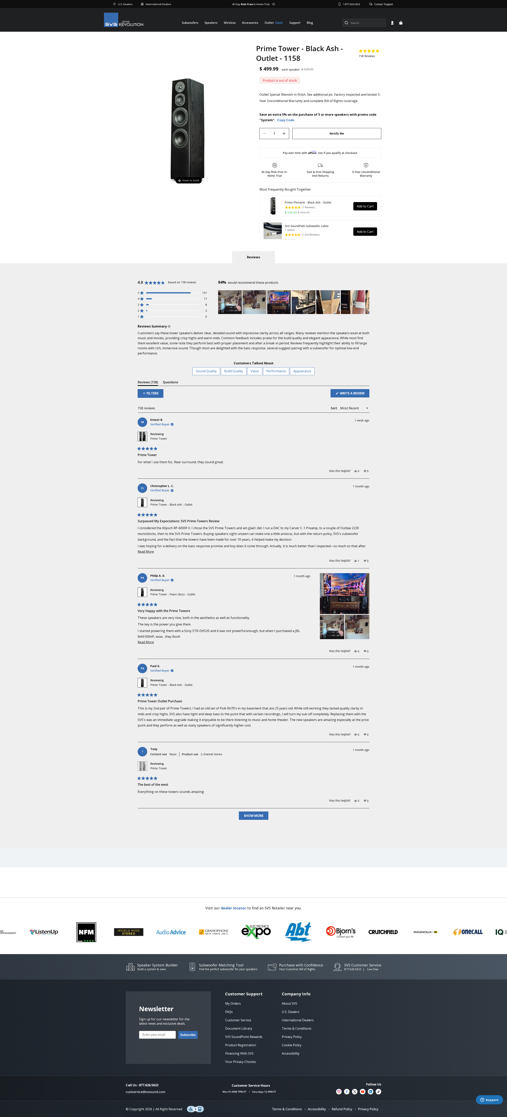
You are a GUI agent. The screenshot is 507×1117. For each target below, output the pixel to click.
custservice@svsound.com (145, 1092)
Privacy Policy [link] (292, 1037)
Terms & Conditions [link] (296, 1028)
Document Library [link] (238, 1028)
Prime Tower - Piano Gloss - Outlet (172, 594)
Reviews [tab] (148, 383)
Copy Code (285, 120)
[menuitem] (190, 22)
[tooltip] (169, 326)
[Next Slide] (366, 302)
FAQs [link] (229, 1012)
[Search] (346, 23)
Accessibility (317, 1109)
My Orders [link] (233, 1003)
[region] (293, 302)
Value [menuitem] (255, 371)
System (267, 120)
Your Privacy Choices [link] (240, 1062)
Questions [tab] (170, 383)
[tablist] (253, 257)
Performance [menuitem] (276, 371)
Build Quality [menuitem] (233, 371)
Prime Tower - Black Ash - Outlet (171, 504)
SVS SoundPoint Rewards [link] (243, 1037)
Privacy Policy (368, 1109)
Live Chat (372, 969)
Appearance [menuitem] (302, 371)
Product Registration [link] (240, 1045)
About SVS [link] (289, 1003)
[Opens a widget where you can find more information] (489, 1100)
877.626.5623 (352, 969)
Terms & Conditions (287, 1109)
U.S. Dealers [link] (290, 1012)
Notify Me (337, 133)
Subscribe (188, 1035)
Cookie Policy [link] (291, 1045)
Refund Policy (342, 1109)
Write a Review (354, 394)
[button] (401, 23)
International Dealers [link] (298, 1020)
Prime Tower (158, 438)
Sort (334, 408)
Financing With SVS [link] (239, 1053)
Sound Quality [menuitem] (206, 371)
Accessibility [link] (290, 1053)
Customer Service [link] (238, 1020)
